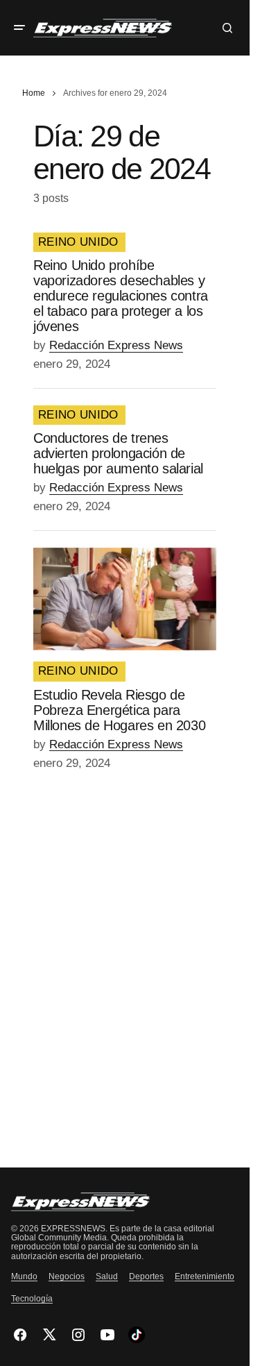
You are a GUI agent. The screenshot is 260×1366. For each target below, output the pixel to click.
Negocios (67, 1276)
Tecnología (32, 1299)
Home (33, 93)
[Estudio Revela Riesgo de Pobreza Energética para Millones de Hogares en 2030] (124, 599)
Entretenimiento (204, 1276)
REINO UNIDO (78, 242)
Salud (107, 1276)
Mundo (24, 1276)
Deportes (146, 1276)
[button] (19, 27)
